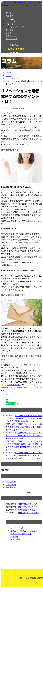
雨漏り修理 (15, 539)
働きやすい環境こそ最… (28, 506)
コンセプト (10, 21)
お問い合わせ (11, 38)
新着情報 (11, 484)
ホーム (8, 12)
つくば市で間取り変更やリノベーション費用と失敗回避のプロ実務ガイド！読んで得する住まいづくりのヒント (24, 455)
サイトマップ (11, 35)
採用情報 (9, 24)
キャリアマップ (17, 27)
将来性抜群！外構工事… (28, 509)
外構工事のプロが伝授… (28, 512)
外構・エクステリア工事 (21, 533)
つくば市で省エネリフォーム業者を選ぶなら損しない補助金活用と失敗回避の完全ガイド (24, 427)
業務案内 (9, 15)
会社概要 (9, 29)
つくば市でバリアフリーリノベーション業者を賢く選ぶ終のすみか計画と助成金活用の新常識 (24, 435)
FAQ (12, 18)
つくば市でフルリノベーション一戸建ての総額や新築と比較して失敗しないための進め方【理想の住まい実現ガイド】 (24, 445)
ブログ (8, 32)
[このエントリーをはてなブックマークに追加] (7, 400)
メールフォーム (9, 54)
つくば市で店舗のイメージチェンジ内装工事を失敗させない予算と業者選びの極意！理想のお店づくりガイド (24, 418)
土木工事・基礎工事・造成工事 (24, 530)
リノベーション (12, 78)
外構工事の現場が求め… (28, 504)
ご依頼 (38, 348)
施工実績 (10, 487)
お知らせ (11, 481)
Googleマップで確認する (12, 649)
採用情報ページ (13, 384)
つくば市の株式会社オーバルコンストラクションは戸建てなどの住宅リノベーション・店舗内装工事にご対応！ (21, 633)
